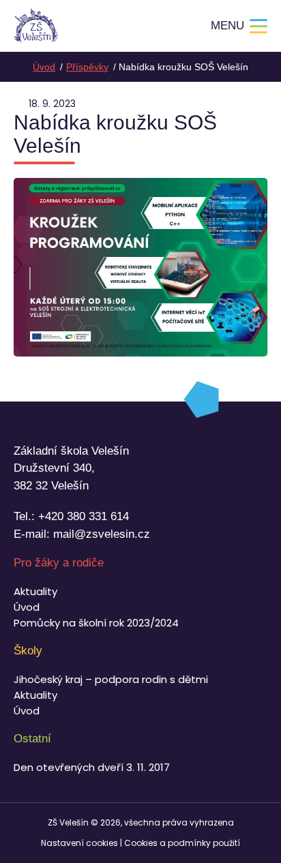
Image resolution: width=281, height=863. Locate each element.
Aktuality (35, 591)
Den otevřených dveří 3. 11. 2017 (92, 767)
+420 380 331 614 (83, 516)
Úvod (27, 607)
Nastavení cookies (79, 843)
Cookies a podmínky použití (182, 843)
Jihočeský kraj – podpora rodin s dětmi (111, 679)
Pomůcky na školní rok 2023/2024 (96, 623)
